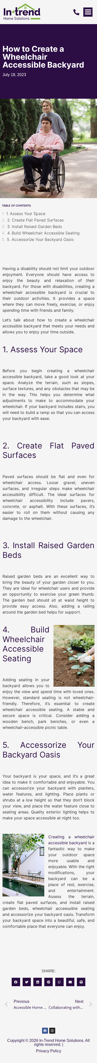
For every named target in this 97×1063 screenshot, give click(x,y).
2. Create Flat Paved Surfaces (35, 220)
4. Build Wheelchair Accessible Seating (43, 233)
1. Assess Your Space (25, 213)
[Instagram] (52, 1031)
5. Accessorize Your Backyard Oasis (40, 239)
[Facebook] (45, 1031)
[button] (16, 982)
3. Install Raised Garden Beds (34, 226)
